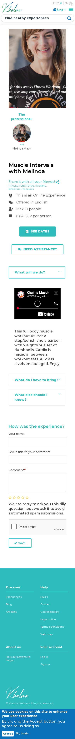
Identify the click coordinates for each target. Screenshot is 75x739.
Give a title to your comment (29, 452)
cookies (21, 711)
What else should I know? (31, 397)
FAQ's (44, 596)
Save (21, 543)
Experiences (14, 596)
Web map (46, 634)
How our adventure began (18, 658)
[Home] (11, 7)
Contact (45, 604)
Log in (44, 656)
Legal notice (48, 619)
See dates (39, 231)
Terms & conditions (52, 626)
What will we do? (30, 272)
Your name (17, 434)
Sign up (45, 664)
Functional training (32, 185)
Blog (9, 604)
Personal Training (21, 189)
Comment (16, 470)
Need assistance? (39, 249)
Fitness (13, 185)
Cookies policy (49, 611)
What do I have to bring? (36, 380)
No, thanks (22, 733)
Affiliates (11, 611)
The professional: (21, 117)
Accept (8, 733)
